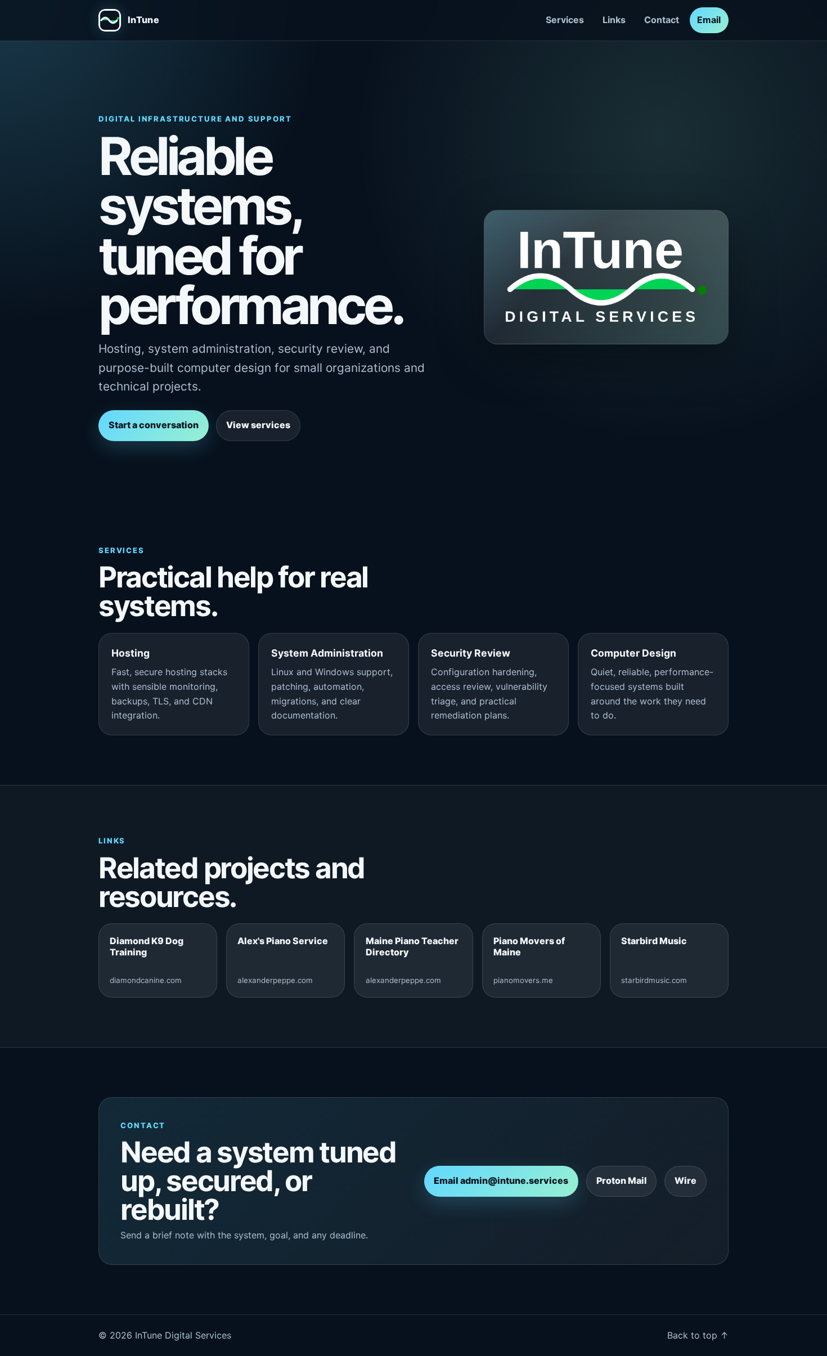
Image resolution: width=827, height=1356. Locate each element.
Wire (685, 1180)
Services (565, 19)
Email (709, 19)
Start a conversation (154, 424)
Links (614, 19)
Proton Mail (621, 1180)
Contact (661, 19)
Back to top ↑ (698, 1335)
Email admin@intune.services (501, 1180)
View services (258, 424)
